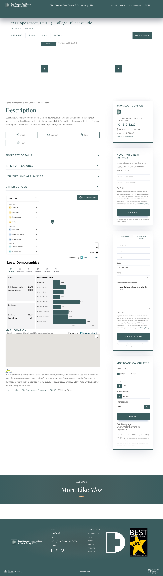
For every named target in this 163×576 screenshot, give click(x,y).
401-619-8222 (136, 5)
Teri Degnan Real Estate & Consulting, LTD (71, 5)
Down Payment (123, 392)
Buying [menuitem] (90, 537)
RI (23, 390)
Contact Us (120, 137)
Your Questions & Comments (127, 283)
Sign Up (114, 5)
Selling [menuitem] (90, 541)
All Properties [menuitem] (93, 533)
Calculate (133, 416)
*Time (119, 273)
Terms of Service (126, 346)
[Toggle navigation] (151, 5)
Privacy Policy (144, 204)
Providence (31, 390)
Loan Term (122, 369)
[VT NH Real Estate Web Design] (153, 571)
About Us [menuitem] (91, 552)
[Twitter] (57, 550)
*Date (119, 263)
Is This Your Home (141, 238)
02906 (53, 390)
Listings (16, 390)
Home (8, 390)
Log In (122, 5)
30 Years (123, 374)
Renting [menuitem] (91, 544)
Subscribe (133, 212)
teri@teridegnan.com (64, 541)
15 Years (133, 374)
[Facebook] (51, 550)
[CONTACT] (142, 35)
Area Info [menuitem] (91, 548)
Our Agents (129, 137)
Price (119, 381)
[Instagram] (62, 550)
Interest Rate (122, 402)
